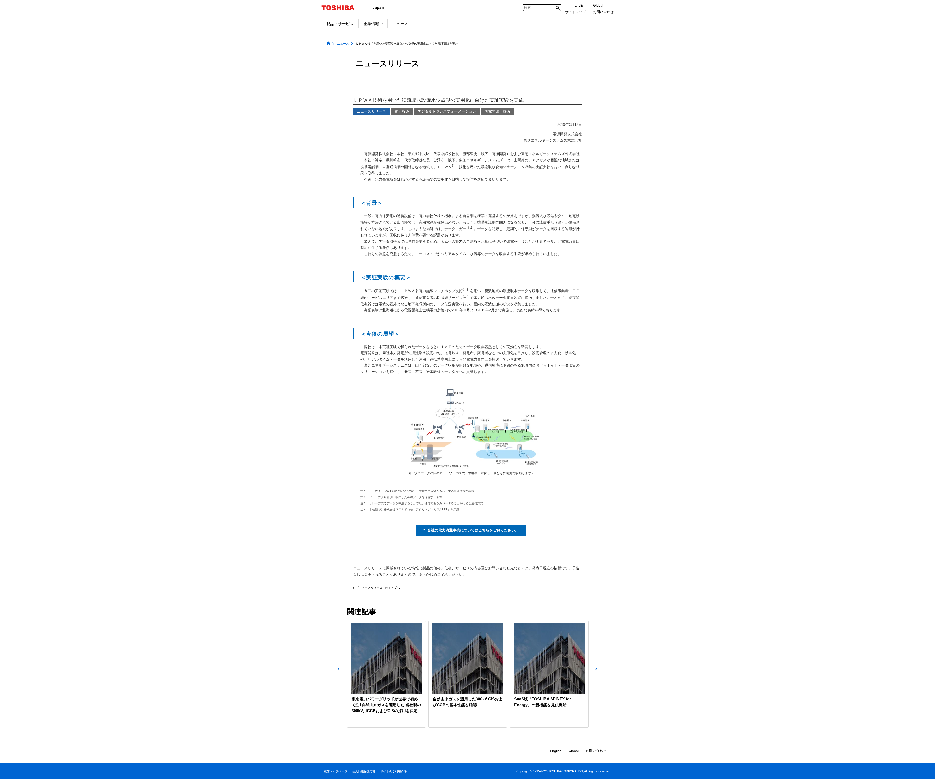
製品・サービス (340, 24)
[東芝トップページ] (341, 8)
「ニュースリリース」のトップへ (378, 588)
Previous (339, 674)
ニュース (400, 24)
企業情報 (371, 24)
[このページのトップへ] (924, 770)
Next (596, 674)
